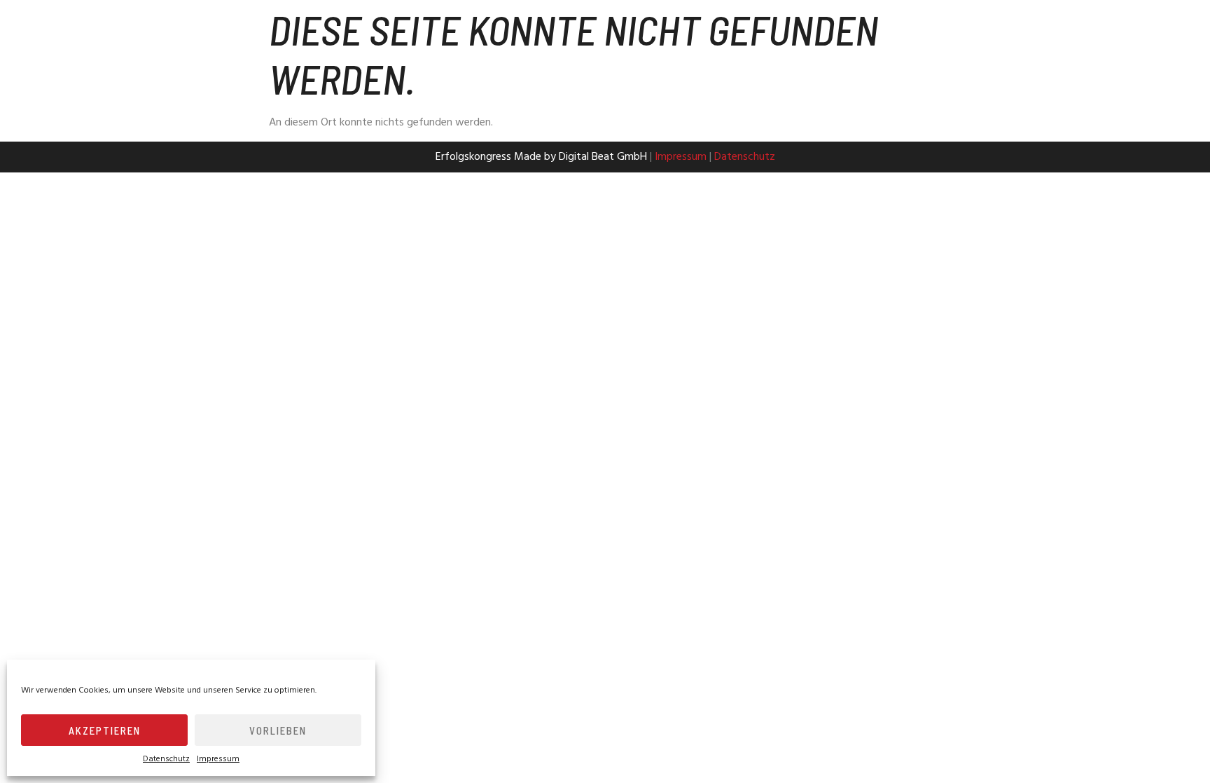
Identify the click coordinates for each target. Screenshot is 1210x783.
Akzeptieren (105, 730)
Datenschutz (166, 759)
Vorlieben (278, 730)
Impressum (218, 759)
